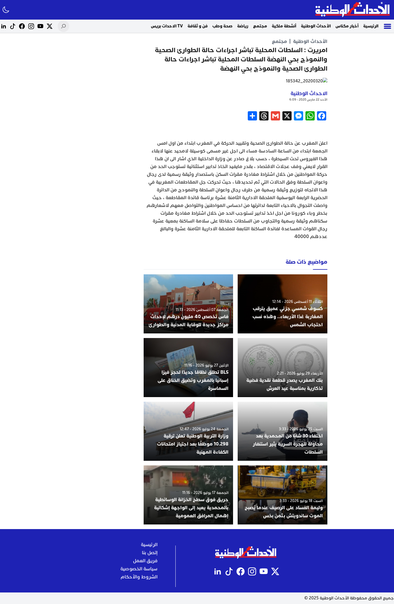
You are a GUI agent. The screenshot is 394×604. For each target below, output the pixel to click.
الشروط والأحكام (139, 577)
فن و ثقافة (197, 26)
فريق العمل (145, 561)
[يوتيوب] (40, 26)
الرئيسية (370, 26)
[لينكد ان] (3, 26)
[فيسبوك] (21, 26)
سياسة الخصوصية (138, 569)
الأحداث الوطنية (316, 26)
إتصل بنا (149, 553)
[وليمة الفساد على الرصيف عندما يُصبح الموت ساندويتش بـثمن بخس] (282, 494)
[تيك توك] (12, 26)
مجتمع (260, 26)
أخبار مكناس (347, 26)
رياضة (242, 26)
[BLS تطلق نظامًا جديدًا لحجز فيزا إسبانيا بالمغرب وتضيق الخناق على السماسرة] (188, 367)
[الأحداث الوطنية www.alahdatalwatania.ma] (353, 10)
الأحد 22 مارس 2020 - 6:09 (308, 99)
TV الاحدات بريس (167, 26)
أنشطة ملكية (284, 26)
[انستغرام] (31, 26)
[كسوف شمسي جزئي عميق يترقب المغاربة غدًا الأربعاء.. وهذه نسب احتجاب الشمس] (282, 303)
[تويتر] (49, 26)
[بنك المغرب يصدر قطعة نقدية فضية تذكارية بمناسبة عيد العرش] (282, 367)
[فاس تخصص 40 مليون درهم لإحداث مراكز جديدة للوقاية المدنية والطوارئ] (188, 303)
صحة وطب (222, 26)
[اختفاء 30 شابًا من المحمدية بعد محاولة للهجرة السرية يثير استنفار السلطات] (282, 431)
